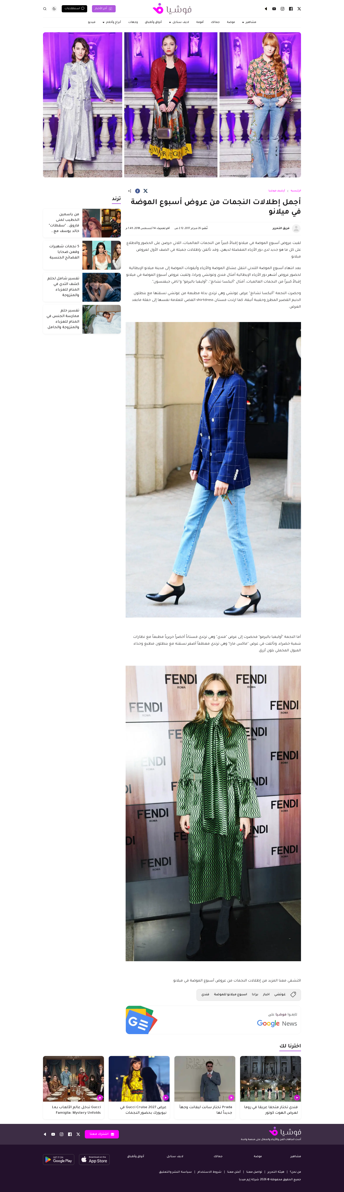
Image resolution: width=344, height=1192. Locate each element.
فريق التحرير (281, 228)
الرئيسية (296, 191)
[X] (299, 9)
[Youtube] (274, 9)
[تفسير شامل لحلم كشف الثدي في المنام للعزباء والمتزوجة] (101, 287)
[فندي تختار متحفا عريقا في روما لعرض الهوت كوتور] (270, 1079)
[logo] (172, 9)
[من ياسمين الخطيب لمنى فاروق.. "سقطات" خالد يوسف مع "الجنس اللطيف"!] (101, 223)
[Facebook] (291, 9)
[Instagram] (282, 9)
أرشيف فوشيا (277, 191)
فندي (205, 994)
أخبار (266, 994)
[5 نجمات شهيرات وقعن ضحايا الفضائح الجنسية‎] (101, 255)
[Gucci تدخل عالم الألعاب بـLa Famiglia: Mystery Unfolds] (73, 1079)
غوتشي (280, 994)
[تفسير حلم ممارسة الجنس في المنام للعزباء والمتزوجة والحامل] (101, 319)
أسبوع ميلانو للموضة (230, 994)
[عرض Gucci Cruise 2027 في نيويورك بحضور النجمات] (139, 1079)
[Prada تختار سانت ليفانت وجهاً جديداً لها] (204, 1079)
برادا (255, 994)
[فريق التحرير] (296, 228)
